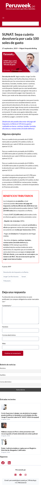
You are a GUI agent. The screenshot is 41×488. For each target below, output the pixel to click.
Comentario (7, 306)
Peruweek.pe (20, 470)
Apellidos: (3, 375)
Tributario (7, 281)
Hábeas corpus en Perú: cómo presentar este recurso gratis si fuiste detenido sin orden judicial (19, 433)
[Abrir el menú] (3, 18)
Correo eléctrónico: (5, 382)
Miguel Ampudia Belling (28, 48)
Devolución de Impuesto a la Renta (15, 272)
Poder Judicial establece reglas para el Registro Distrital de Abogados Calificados (18, 449)
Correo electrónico (9, 335)
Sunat (24, 276)
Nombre (5, 327)
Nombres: (3, 368)
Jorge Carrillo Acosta (10, 276)
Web (4, 343)
